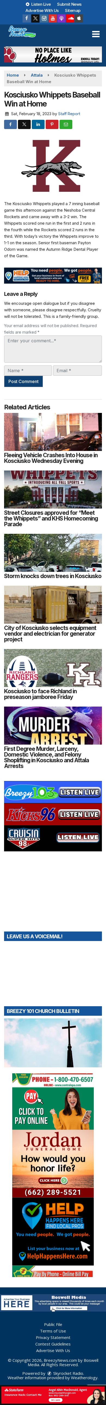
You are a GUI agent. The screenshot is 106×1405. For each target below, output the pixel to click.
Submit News (69, 4)
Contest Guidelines (53, 1344)
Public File (53, 1324)
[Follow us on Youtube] (53, 18)
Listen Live (40, 4)
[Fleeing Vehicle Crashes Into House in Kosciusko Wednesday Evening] (53, 432)
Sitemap (72, 10)
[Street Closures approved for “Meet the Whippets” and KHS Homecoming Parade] (53, 490)
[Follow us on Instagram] (44, 18)
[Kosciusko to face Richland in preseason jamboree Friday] (53, 668)
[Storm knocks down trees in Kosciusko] (53, 553)
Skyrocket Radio (67, 1373)
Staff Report (69, 113)
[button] (96, 34)
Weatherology (84, 1377)
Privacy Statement (53, 1337)
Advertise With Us (42, 10)
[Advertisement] (53, 54)
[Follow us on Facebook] (27, 18)
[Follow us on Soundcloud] (70, 18)
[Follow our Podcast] (61, 18)
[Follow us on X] (35, 18)
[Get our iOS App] (79, 18)
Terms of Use (53, 1331)
